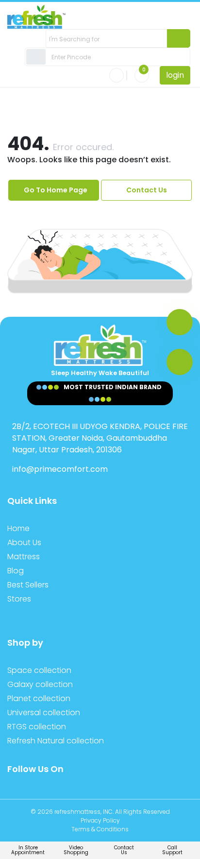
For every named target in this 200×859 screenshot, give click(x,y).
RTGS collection (36, 726)
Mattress (23, 556)
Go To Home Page (55, 190)
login (175, 75)
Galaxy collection (40, 684)
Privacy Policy (100, 820)
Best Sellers (28, 584)
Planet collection (38, 698)
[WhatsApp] (180, 322)
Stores (19, 598)
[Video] (180, 362)
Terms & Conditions (100, 829)
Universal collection (43, 712)
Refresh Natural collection (55, 740)
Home (18, 528)
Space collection (39, 670)
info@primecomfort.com (60, 469)
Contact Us (146, 190)
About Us (24, 542)
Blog (15, 570)
